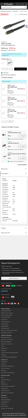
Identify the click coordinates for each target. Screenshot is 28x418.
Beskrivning (4, 169)
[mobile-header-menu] (2, 4)
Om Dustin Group (5, 379)
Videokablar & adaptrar (5, 11)
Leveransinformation (6, 315)
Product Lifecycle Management (9, 352)
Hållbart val (4, 384)
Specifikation (4, 173)
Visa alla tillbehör (22, 164)
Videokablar (15, 11)
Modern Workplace (6, 341)
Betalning (3, 370)
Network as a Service (7, 344)
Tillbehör (3, 228)
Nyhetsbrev (4, 397)
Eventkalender (5, 402)
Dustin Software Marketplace (9, 357)
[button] (17, 4)
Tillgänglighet (5, 326)
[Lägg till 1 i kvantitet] (12, 69)
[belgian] (18, 303)
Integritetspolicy (5, 321)
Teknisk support (5, 368)
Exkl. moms (3, 50)
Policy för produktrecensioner (9, 330)
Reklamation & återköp (7, 366)
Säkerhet (3, 350)
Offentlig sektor (5, 390)
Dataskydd (4, 348)
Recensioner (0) (5, 233)
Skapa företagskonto (14, 278)
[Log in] (23, 4)
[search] (25, 7)
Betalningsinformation (7, 313)
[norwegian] (5, 303)
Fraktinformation (5, 317)
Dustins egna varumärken (8, 386)
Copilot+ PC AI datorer (7, 408)
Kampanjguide (5, 328)
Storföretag (4, 388)
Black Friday (4, 406)
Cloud (2, 346)
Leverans (3, 364)
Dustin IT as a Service (7, 339)
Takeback (3, 355)
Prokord (3, 42)
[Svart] (3, 62)
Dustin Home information (8, 372)
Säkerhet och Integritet (7, 392)
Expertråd (4, 404)
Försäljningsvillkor (6, 310)
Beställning (4, 361)
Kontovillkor (4, 319)
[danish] (8, 303)
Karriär (3, 382)
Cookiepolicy (4, 324)
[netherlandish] (15, 303)
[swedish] (2, 303)
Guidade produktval (6, 332)
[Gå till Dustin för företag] (8, 4)
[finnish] (12, 303)
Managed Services (6, 337)
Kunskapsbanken (5, 399)
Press (2, 377)
